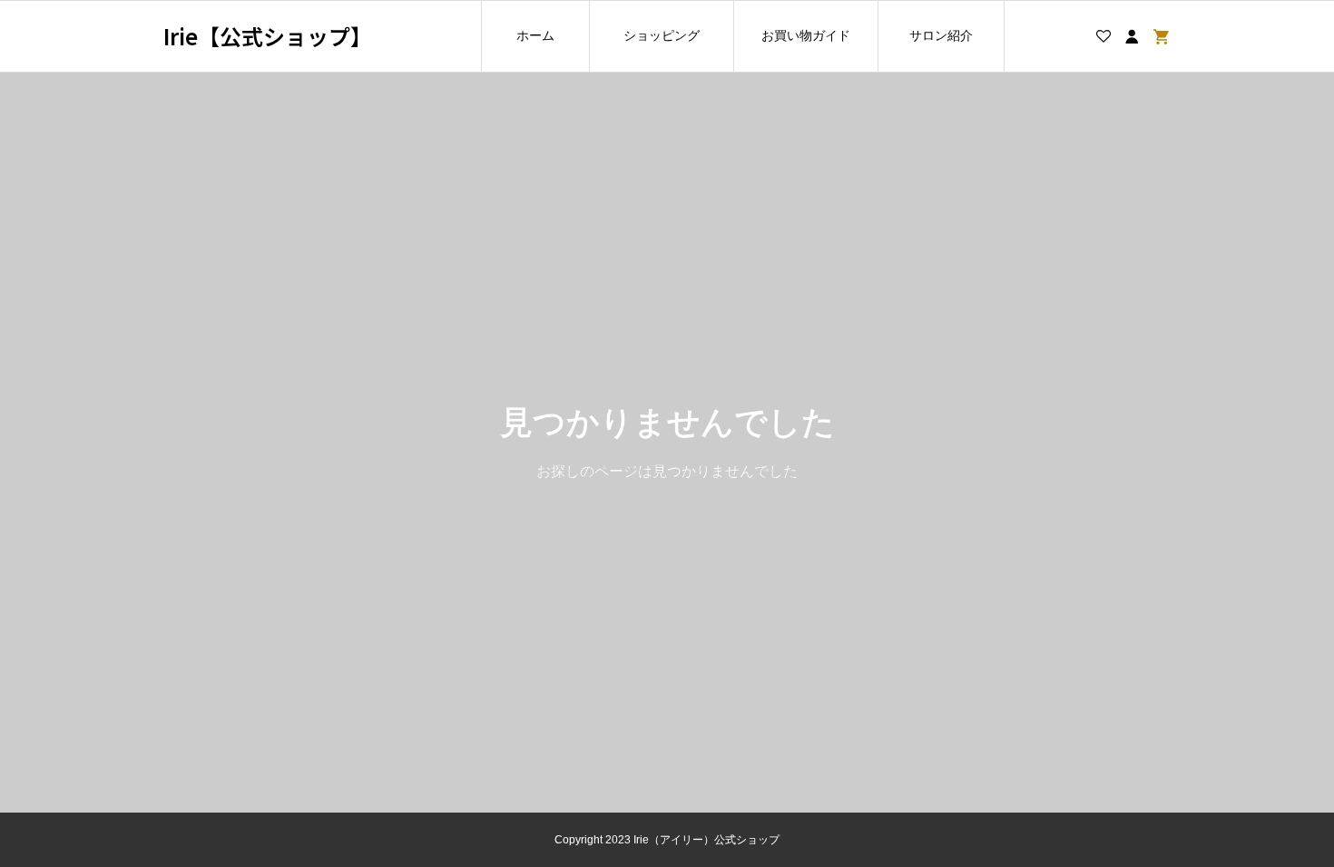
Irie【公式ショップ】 (267, 37)
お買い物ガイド (805, 35)
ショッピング (661, 35)
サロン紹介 (941, 35)
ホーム (535, 35)
